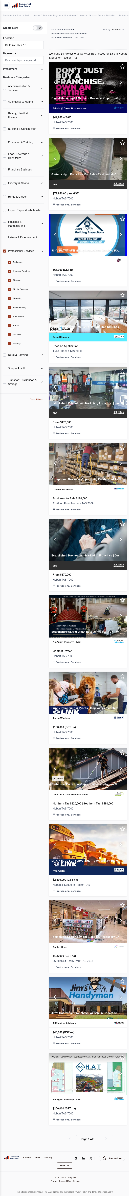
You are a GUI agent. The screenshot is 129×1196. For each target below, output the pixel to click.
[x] (90, 1158)
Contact (27, 1157)
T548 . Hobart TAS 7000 (69, 353)
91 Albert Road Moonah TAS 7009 (75, 505)
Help (38, 1157)
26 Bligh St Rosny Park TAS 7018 (74, 963)
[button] (23, 25)
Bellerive (114, 15)
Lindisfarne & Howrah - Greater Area (86, 15)
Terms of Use (65, 1181)
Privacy (53, 1181)
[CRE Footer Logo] (11, 1157)
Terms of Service (101, 1192)
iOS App (50, 1157)
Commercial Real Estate (21, 5)
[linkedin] (82, 1158)
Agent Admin (114, 1158)
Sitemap (77, 1181)
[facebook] (75, 1158)
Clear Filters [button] (36, 397)
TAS (28, 15)
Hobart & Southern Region (48, 15)
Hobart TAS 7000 (64, 124)
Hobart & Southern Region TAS (73, 887)
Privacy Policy (82, 1192)
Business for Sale (12, 15)
